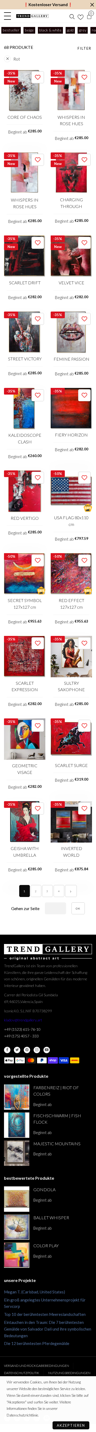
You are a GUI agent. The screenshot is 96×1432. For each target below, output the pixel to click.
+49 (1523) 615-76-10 (22, 1029)
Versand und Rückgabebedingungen (36, 1366)
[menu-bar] (9, 16)
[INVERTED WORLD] (71, 822)
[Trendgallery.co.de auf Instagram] (37, 1050)
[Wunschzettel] (80, 16)
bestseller (11, 30)
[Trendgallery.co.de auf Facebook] (7, 1050)
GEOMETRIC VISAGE (24, 769)
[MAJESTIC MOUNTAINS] (16, 1153)
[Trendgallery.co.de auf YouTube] (46, 1050)
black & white (50, 30)
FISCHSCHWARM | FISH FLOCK (57, 1119)
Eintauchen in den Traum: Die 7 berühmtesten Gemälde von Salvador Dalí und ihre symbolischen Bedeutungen (47, 1329)
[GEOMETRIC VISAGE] (24, 739)
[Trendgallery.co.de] (32, 16)
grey (82, 30)
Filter (84, 48)
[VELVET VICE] (71, 256)
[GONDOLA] (16, 1199)
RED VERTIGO (25, 518)
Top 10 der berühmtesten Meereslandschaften (45, 1314)
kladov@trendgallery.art (23, 1020)
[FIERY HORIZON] (71, 408)
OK (78, 908)
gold (70, 30)
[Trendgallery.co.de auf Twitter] (17, 1050)
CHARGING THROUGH (71, 203)
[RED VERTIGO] (24, 491)
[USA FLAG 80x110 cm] (71, 491)
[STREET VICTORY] (24, 332)
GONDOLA (44, 1189)
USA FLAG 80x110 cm (71, 521)
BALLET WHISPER (51, 1217)
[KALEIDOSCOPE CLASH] (24, 408)
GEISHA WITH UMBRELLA (25, 851)
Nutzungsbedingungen (69, 1373)
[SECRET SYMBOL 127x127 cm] (24, 574)
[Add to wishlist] (37, 77)
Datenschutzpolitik (21, 1373)
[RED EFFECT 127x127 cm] (71, 574)
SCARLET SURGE (71, 765)
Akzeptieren (71, 1425)
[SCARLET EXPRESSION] (24, 656)
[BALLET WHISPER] (16, 1227)
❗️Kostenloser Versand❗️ (48, 4)
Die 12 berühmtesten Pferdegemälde (36, 1343)
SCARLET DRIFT (25, 282)
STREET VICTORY (25, 358)
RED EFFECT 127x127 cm (71, 603)
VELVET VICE (71, 282)
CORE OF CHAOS (24, 117)
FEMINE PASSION (71, 358)
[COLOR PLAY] (16, 1255)
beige (29, 30)
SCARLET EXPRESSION (24, 686)
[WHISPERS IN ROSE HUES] (71, 90)
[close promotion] (92, 4)
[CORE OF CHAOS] (24, 90)
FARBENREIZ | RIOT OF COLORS (56, 1091)
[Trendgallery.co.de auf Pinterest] (27, 1050)
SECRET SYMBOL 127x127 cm (25, 603)
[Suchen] (72, 16)
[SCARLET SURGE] (71, 738)
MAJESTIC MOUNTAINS (57, 1143)
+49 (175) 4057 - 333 (21, 1036)
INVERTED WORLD (71, 851)
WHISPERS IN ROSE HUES (71, 120)
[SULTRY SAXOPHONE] (71, 656)
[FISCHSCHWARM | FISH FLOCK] (16, 1125)
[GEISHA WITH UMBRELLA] (24, 822)
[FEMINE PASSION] (71, 332)
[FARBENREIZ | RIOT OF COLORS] (16, 1097)
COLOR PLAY (46, 1245)
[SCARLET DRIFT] (24, 256)
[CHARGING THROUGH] (71, 173)
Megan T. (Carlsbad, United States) (34, 1291)
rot (16, 58)
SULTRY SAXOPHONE (71, 686)
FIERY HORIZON (71, 434)
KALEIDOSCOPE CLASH (24, 438)
